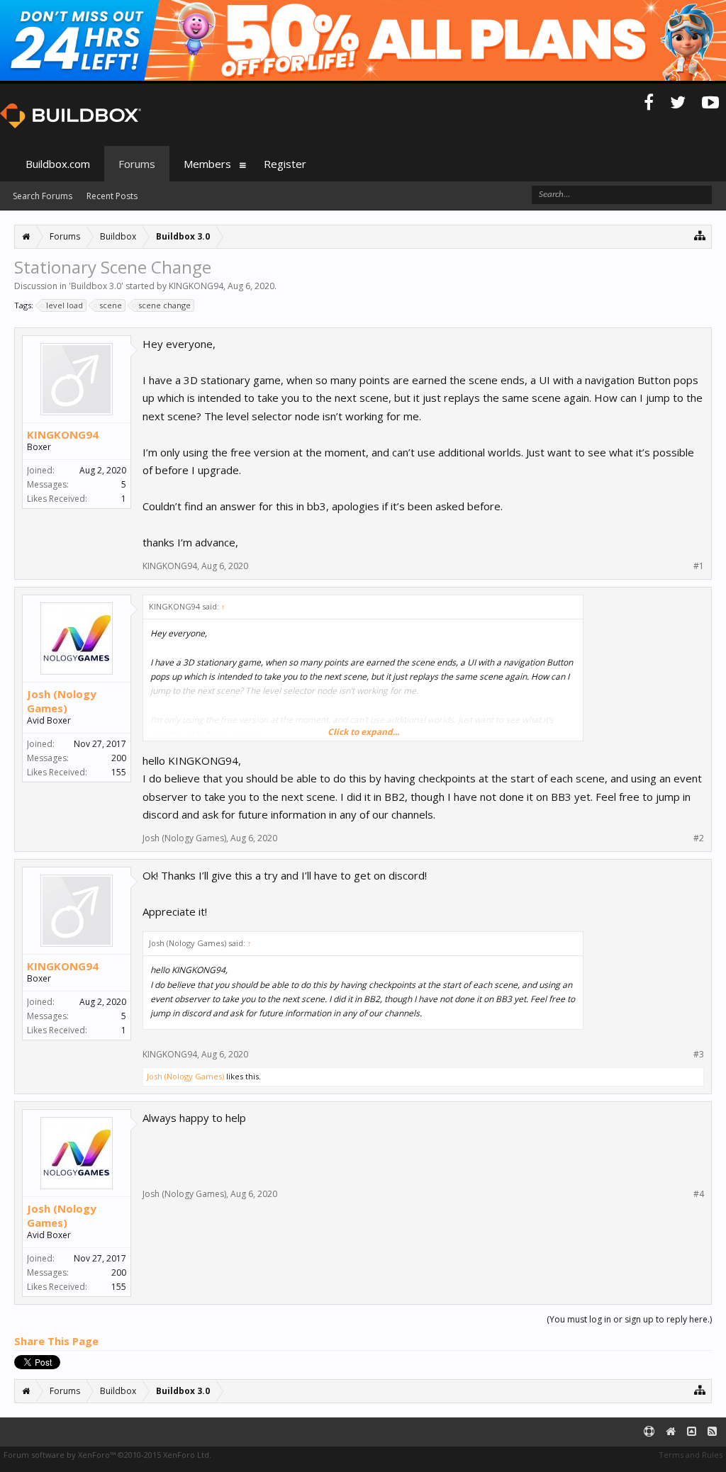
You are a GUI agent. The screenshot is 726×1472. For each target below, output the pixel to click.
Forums (136, 164)
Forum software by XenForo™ (107, 1454)
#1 (698, 566)
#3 (698, 1054)
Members (207, 164)
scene (110, 305)
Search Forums (42, 196)
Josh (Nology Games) (61, 701)
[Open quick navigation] (700, 235)
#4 (698, 1194)
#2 (698, 838)
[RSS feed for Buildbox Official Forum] (712, 1432)
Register (285, 164)
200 (118, 758)
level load (64, 305)
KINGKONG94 (196, 286)
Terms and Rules (690, 1454)
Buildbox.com (58, 164)
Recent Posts (112, 196)
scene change (164, 305)
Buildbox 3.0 (96, 286)
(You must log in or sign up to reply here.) (629, 1319)
